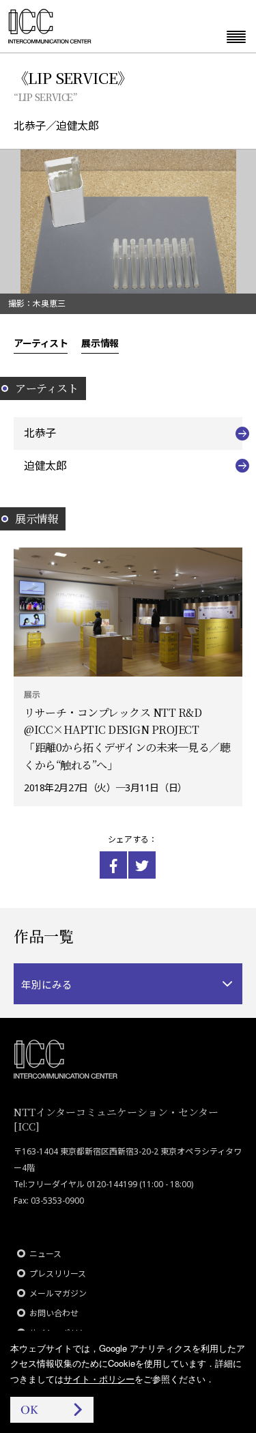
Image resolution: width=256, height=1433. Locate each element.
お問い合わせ (54, 1313)
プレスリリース (57, 1273)
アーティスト (41, 343)
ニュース (45, 1254)
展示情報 (99, 343)
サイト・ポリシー (98, 1378)
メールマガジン (58, 1293)
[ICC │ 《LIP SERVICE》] (113, 865)
